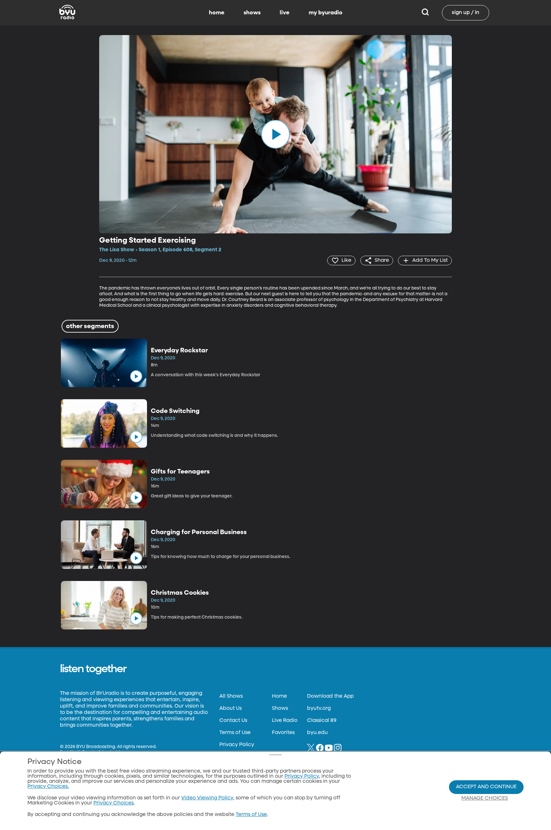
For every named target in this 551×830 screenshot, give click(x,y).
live (285, 13)
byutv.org (319, 708)
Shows (280, 708)
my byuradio (325, 13)
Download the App (330, 696)
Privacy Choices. (48, 786)
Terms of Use (235, 732)
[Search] (425, 12)
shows (252, 13)
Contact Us (233, 720)
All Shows (231, 696)
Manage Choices (484, 798)
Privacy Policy (236, 744)
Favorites (283, 732)
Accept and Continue (486, 787)
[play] (275, 134)
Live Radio (285, 720)
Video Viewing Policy (207, 798)
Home (279, 696)
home (216, 13)
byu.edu (317, 732)
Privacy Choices (113, 803)
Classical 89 (321, 720)
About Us (230, 708)
